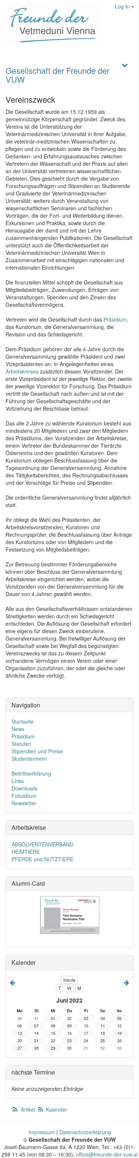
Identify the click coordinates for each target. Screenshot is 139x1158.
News (17, 729)
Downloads (24, 788)
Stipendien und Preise (37, 751)
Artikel (28, 1109)
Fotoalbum (24, 795)
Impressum (42, 1132)
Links (17, 780)
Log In (123, 6)
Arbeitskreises (22, 371)
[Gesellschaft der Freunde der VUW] (50, 24)
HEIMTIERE (25, 851)
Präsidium (115, 319)
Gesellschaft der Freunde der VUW (57, 75)
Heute (69, 980)
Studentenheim (29, 758)
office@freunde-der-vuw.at (107, 1154)
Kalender (55, 1109)
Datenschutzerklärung (85, 1132)
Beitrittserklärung (31, 773)
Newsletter (23, 803)
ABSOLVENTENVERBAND (42, 844)
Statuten (21, 743)
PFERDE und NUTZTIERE (42, 859)
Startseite (22, 721)
